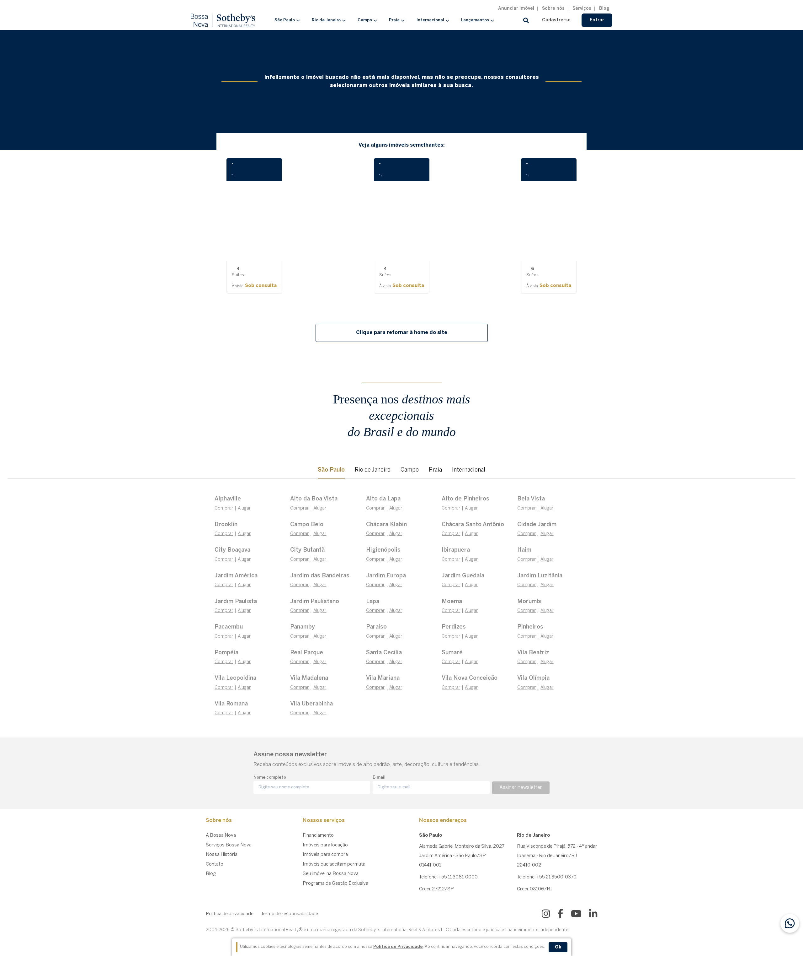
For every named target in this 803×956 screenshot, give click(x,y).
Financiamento (318, 835)
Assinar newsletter (520, 787)
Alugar (244, 508)
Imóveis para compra (325, 854)
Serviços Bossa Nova (229, 845)
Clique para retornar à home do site (401, 332)
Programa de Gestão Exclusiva (335, 883)
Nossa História (221, 854)
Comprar (224, 508)
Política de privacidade (229, 914)
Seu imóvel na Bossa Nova (331, 874)
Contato (214, 864)
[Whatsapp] (789, 923)
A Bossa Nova (221, 835)
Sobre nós (553, 9)
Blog (604, 9)
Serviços (581, 9)
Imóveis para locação (325, 845)
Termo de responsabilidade (289, 914)
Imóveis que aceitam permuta (334, 864)
